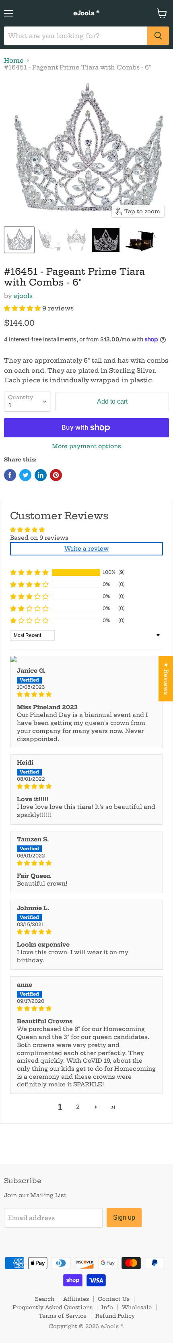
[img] (86, 694)
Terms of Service (62, 1315)
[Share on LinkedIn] (41, 475)
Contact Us (114, 1299)
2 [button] (78, 1106)
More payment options (86, 446)
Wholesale (137, 1307)
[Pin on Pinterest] (56, 475)
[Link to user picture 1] (86, 659)
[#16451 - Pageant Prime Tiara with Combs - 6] (19, 240)
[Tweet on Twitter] (25, 475)
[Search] (158, 36)
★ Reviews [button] (166, 678)
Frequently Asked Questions (52, 1307)
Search (44, 1299)
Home (14, 60)
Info (107, 1307)
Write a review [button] (86, 548)
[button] (23, 308)
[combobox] (75, 36)
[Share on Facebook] (10, 475)
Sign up (124, 1217)
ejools (23, 296)
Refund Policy (115, 1315)
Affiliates (76, 1299)
